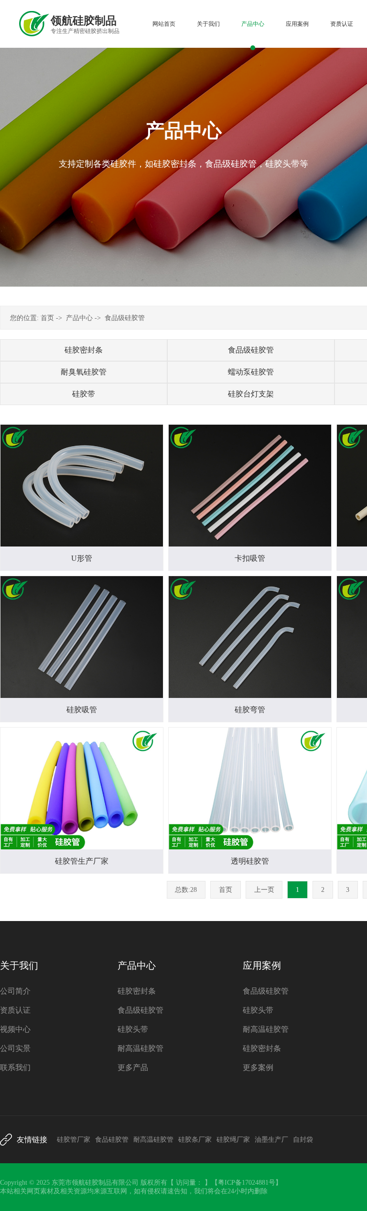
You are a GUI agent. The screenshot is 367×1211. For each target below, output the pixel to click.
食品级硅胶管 (125, 318)
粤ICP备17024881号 (246, 1182)
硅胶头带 (133, 1029)
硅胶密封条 (84, 350)
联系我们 (15, 1067)
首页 (47, 318)
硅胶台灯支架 (251, 394)
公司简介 (15, 991)
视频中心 (15, 1029)
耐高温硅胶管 (140, 1048)
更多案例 (258, 1067)
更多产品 (133, 1067)
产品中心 (79, 318)
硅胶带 (83, 394)
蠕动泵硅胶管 (251, 372)
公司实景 (15, 1048)
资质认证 (15, 1010)
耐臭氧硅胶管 (84, 372)
